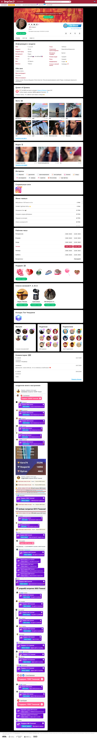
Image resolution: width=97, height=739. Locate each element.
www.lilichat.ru (17, 733)
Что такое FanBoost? (76, 28)
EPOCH (30, 733)
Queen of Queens (42, 90)
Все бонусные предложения (30, 4)
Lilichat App (49, 4)
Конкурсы (41, 4)
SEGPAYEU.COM (36, 733)
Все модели (4, 4)
